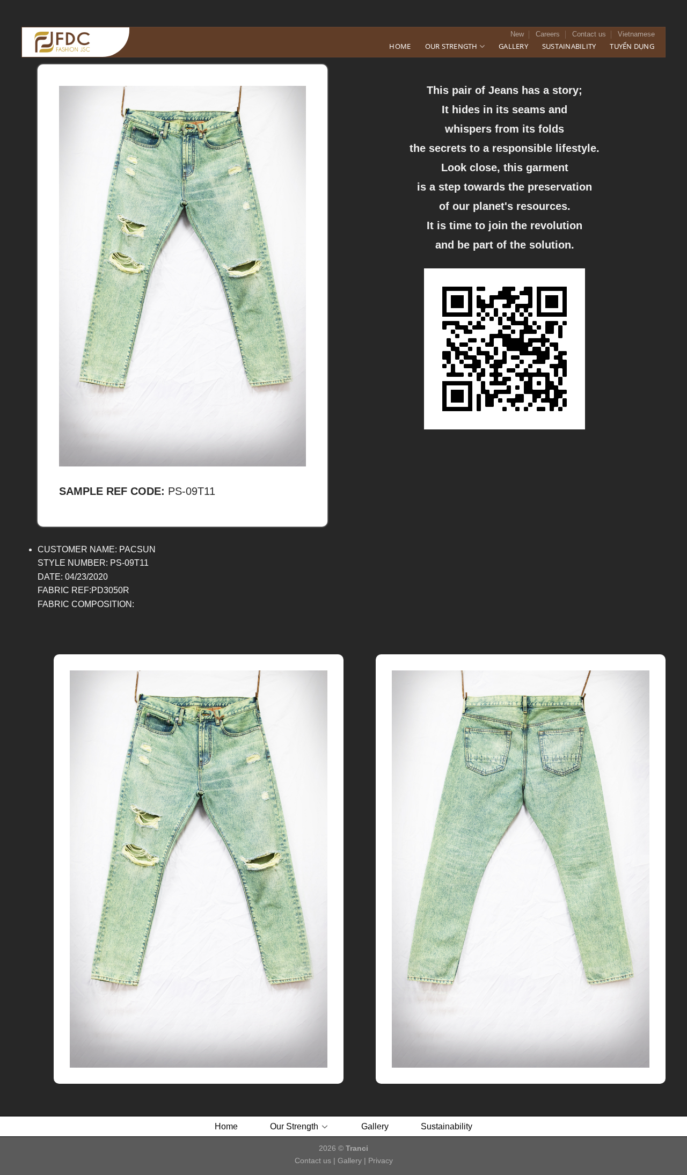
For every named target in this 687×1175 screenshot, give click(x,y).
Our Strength (451, 46)
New (517, 34)
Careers (548, 34)
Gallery (513, 46)
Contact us (589, 34)
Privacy (380, 1160)
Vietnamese (636, 34)
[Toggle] (325, 1126)
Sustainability (569, 46)
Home (400, 46)
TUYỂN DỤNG (632, 46)
